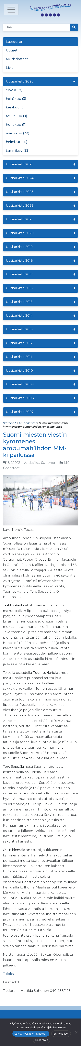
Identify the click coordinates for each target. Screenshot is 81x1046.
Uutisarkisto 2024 (19, 178)
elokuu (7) (14, 90)
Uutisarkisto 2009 (20, 384)
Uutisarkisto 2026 (19, 81)
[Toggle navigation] (11, 9)
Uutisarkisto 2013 (19, 329)
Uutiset (11, 50)
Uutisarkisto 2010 (19, 370)
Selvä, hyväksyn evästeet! (30, 1033)
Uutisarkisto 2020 (20, 233)
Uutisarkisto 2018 (19, 260)
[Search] (74, 27)
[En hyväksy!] (76, 1032)
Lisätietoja (41, 1039)
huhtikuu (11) (16, 125)
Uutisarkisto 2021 (19, 219)
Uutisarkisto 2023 (19, 192)
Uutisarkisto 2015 (19, 302)
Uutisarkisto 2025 (19, 164)
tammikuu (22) (17, 150)
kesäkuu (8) (15, 107)
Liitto (10, 68)
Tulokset (10, 974)
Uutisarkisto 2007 (20, 412)
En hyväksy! (61, 1033)
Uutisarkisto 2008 (20, 398)
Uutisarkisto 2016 (19, 288)
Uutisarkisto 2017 (19, 274)
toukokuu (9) (16, 116)
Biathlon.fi (10, 422)
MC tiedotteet (17, 59)
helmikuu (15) (16, 142)
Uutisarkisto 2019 (19, 247)
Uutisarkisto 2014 (19, 315)
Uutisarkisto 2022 (19, 205)
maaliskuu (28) (17, 133)
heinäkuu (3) (16, 99)
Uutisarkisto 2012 (19, 343)
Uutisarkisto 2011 (19, 357)
